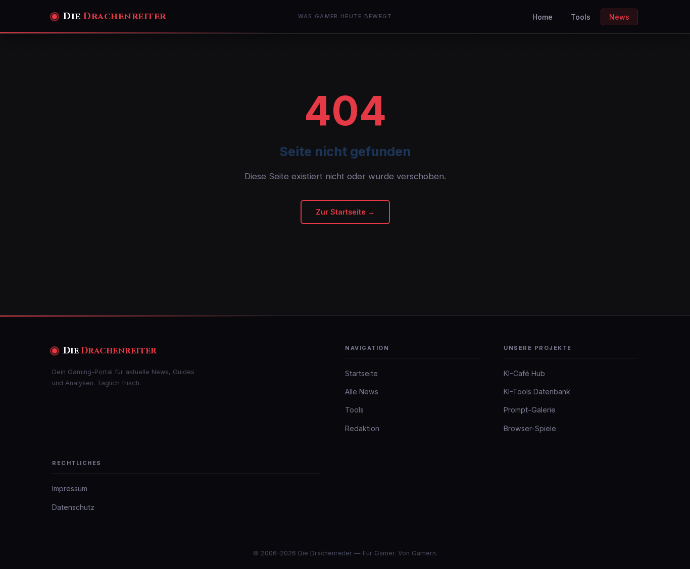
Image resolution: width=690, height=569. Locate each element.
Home (542, 17)
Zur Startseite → (345, 212)
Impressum (69, 488)
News (619, 17)
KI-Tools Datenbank (537, 391)
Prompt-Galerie (530, 409)
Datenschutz (73, 507)
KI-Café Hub (524, 373)
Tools (580, 17)
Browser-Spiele (530, 428)
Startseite (361, 373)
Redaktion (362, 428)
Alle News (361, 391)
